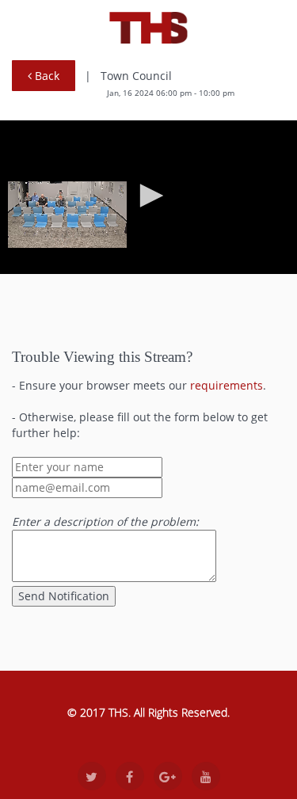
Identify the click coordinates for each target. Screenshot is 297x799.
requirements (226, 385)
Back (45, 75)
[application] (148, 197)
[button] (148, 195)
